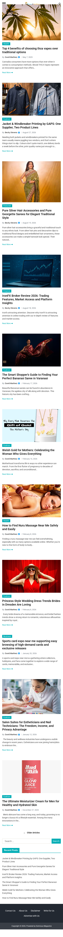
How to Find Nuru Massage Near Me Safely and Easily (30, 527)
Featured (7, 206)
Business (7, 636)
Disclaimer (35, 911)
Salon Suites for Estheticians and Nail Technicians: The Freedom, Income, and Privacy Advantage (28, 725)
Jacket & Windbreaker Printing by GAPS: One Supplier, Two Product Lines (31, 125)
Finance (6, 291)
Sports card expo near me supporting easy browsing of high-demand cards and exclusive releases (29, 644)
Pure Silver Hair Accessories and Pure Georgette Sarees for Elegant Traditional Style (28, 214)
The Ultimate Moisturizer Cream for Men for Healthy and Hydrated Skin (30, 803)
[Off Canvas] (4, 3)
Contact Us (10, 911)
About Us (23, 911)
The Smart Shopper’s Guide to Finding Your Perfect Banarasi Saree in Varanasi (30, 376)
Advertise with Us (31, 916)
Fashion (6, 119)
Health (6, 44)
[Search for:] (25, 842)
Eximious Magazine (44, 926)
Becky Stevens (11, 132)
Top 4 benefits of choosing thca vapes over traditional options (30, 50)
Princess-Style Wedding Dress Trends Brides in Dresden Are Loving (31, 602)
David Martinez (11, 57)
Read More (6, 73)
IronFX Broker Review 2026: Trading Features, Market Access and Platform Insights (27, 299)
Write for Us (49, 911)
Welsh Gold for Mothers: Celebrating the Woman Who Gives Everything (28, 452)
